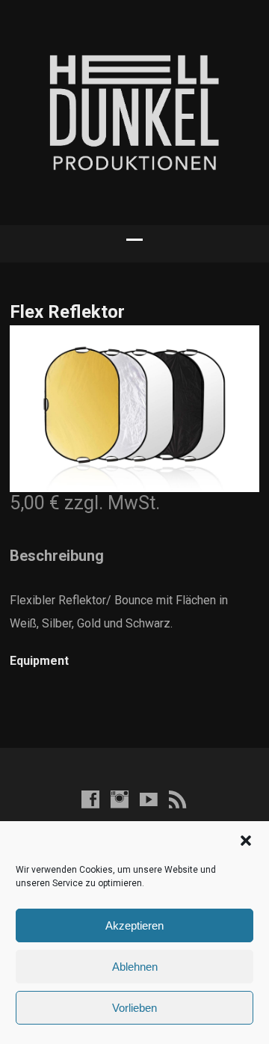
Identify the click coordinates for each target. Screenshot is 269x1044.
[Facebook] (90, 799)
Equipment (39, 661)
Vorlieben (134, 1007)
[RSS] (178, 799)
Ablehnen (135, 966)
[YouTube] (149, 799)
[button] (245, 840)
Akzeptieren (134, 925)
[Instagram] (120, 799)
